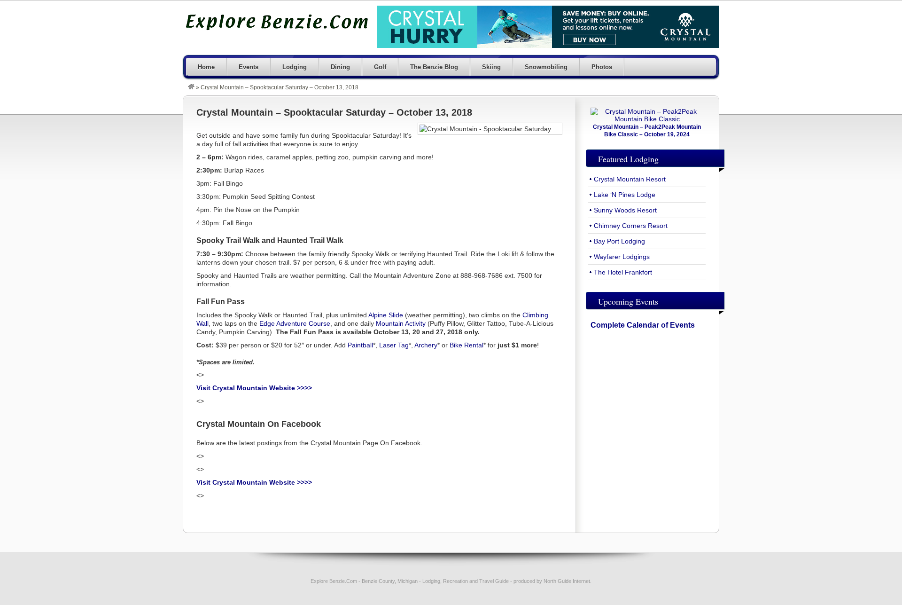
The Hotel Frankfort (623, 272)
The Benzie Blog (434, 67)
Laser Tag (394, 345)
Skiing (491, 67)
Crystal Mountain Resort (630, 179)
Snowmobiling (546, 67)
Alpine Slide (385, 315)
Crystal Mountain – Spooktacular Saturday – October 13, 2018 (334, 112)
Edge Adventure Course (294, 323)
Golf (380, 67)
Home (206, 67)
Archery (425, 345)
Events (248, 67)
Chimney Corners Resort (631, 225)
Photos (601, 67)
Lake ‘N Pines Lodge (624, 194)
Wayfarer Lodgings (622, 256)
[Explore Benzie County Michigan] (191, 87)
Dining (340, 67)
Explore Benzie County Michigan (277, 22)
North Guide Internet (567, 581)
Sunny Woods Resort (625, 210)
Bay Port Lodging (619, 241)
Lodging (294, 67)
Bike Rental (466, 345)
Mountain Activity (401, 323)
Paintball (360, 345)
